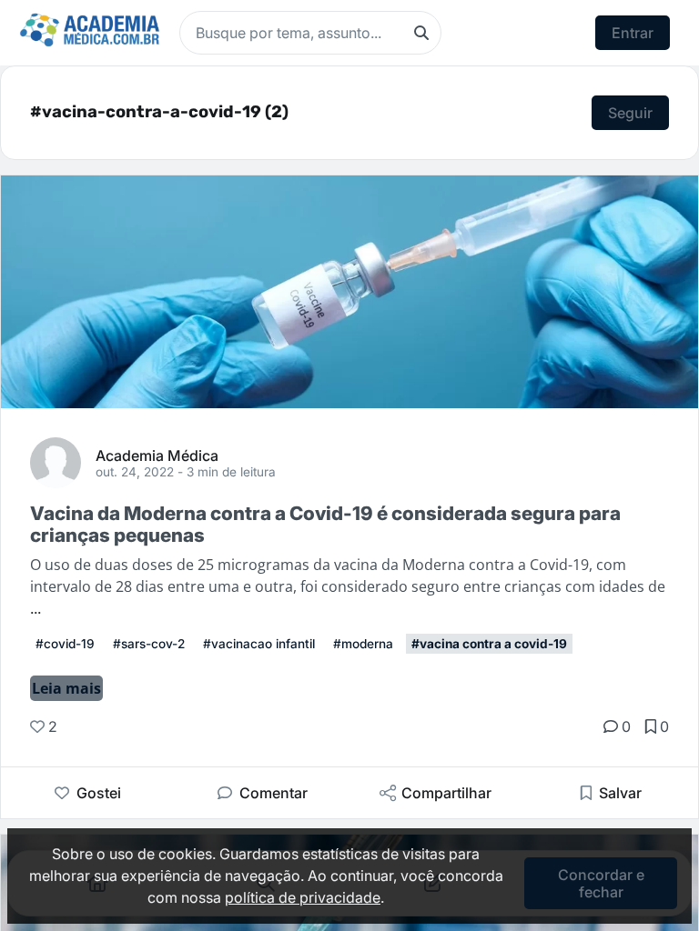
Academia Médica (157, 454)
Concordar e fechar (601, 883)
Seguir (630, 113)
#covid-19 (65, 643)
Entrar (632, 33)
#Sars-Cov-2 (149, 643)
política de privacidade (302, 897)
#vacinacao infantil (259, 643)
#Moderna (363, 643)
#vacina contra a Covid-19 (489, 643)
